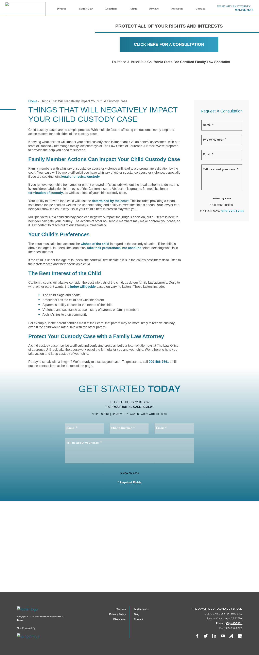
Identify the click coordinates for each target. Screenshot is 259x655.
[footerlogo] (42, 610)
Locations (111, 8)
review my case (221, 198)
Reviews (154, 8)
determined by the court (110, 201)
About (133, 8)
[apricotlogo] (31, 636)
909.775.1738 (232, 211)
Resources (177, 8)
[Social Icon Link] (197, 637)
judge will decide (83, 286)
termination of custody (45, 192)
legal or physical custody (80, 176)
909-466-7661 (159, 361)
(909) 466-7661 (233, 623)
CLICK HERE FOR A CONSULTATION (169, 44)
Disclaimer (119, 619)
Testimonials (141, 609)
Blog (136, 614)
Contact (200, 8)
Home (32, 101)
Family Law (86, 8)
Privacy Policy (117, 614)
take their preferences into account (114, 248)
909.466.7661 (244, 10)
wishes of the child (95, 244)
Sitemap (121, 609)
